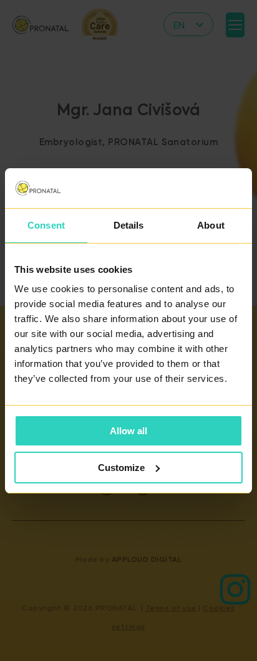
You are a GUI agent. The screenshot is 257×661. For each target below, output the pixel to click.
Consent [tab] (46, 225)
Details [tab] (129, 225)
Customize (121, 467)
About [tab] (211, 225)
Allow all (128, 431)
